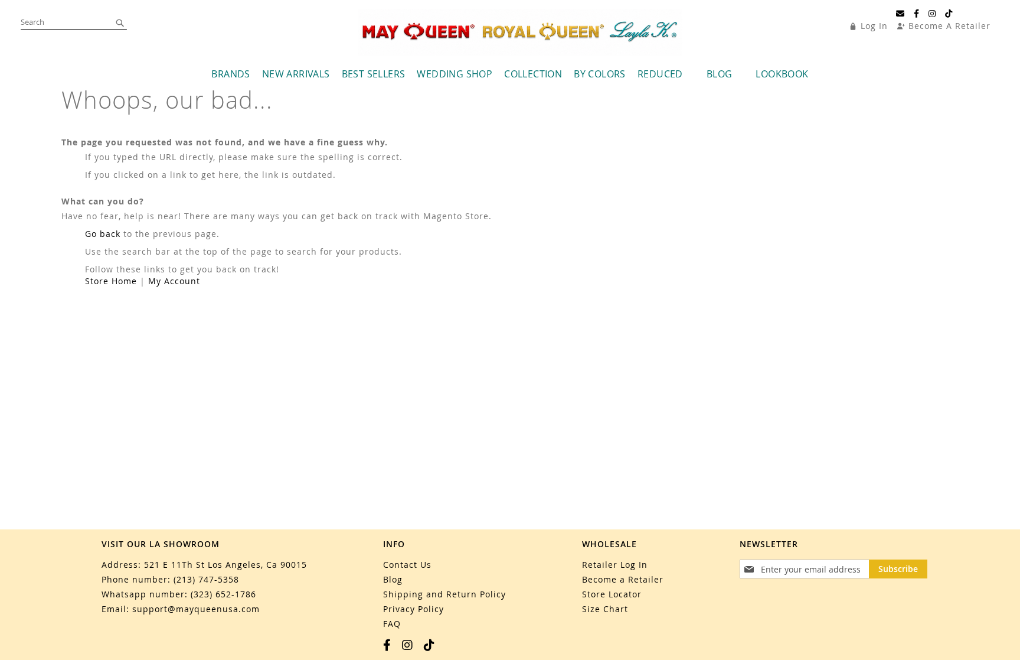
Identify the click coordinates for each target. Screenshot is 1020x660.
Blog (393, 579)
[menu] (510, 74)
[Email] (900, 13)
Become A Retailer (949, 25)
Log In (874, 25)
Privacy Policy (413, 609)
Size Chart (605, 609)
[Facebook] (917, 13)
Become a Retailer (622, 579)
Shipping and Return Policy (444, 594)
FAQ (392, 623)
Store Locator (612, 594)
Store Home (111, 281)
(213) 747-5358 (206, 579)
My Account (174, 281)
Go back (102, 233)
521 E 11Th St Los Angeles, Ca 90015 (225, 564)
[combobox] (74, 22)
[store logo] (520, 32)
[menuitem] (230, 74)
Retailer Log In (615, 564)
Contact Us (407, 564)
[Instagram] (932, 13)
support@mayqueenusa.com (196, 609)
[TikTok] (949, 13)
